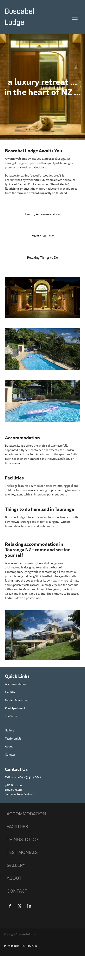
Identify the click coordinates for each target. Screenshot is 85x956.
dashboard (31, 934)
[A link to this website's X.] (19, 906)
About (9, 746)
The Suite (11, 716)
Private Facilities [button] (42, 236)
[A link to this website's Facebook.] (10, 906)
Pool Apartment (15, 708)
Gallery (9, 730)
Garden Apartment (17, 700)
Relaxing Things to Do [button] (42, 257)
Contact (10, 755)
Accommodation (16, 684)
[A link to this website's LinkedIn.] (29, 906)
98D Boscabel (13, 785)
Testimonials (13, 739)
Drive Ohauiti (13, 790)
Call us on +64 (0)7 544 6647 (23, 777)
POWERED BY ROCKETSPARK (20, 946)
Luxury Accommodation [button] (42, 214)
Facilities (11, 692)
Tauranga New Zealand (19, 794)
